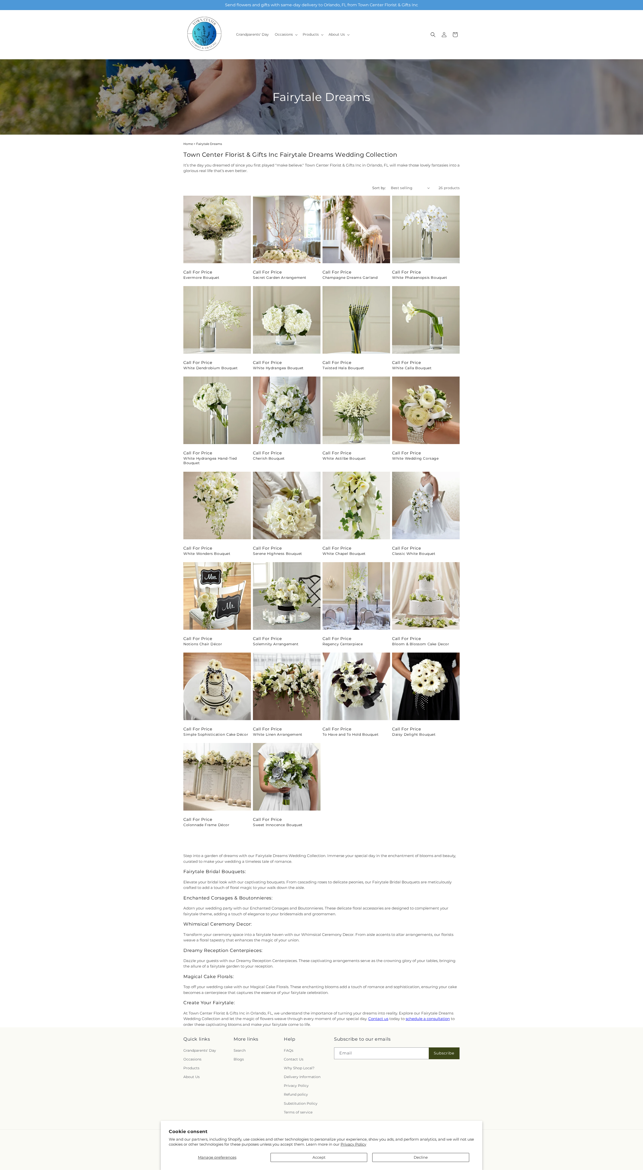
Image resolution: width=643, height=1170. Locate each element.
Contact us (378, 1018)
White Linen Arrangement (277, 734)
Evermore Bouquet (201, 277)
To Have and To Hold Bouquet (351, 734)
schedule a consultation (428, 1018)
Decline (421, 1157)
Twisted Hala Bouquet (343, 368)
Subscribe (444, 1053)
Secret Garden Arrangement (279, 277)
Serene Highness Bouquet (277, 553)
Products (191, 1068)
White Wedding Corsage (415, 458)
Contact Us (293, 1059)
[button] (286, 34)
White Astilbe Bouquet (344, 458)
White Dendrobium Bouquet (210, 368)
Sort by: (379, 188)
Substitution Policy (300, 1103)
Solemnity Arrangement (276, 644)
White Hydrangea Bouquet (278, 368)
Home (188, 144)
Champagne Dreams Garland (350, 277)
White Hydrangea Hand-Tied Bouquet (210, 460)
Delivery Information (302, 1077)
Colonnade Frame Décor (206, 825)
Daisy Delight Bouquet (414, 734)
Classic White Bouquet (414, 553)
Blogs (239, 1059)
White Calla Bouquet (412, 368)
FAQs (288, 1050)
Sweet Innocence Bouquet (278, 825)
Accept (319, 1157)
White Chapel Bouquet (344, 553)
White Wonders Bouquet (207, 553)
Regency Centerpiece (343, 644)
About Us (191, 1077)
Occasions (192, 1059)
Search (240, 1050)
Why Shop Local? (299, 1068)
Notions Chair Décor (202, 644)
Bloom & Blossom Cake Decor (420, 644)
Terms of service (298, 1112)
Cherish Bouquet (269, 458)
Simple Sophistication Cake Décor (215, 734)
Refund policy (296, 1094)
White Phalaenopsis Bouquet (419, 277)
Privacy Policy (353, 1144)
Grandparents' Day (199, 1050)
